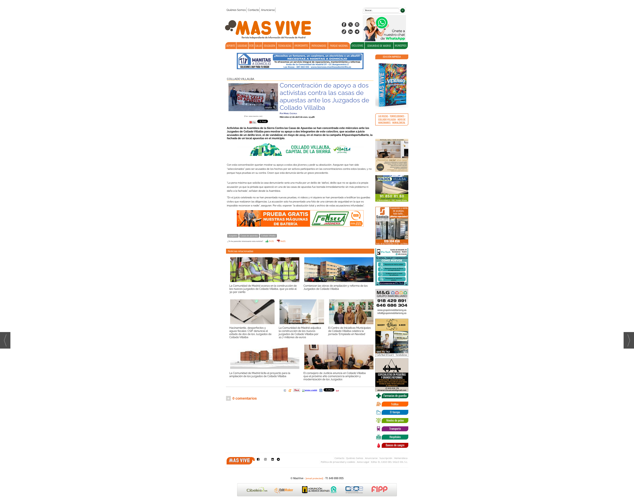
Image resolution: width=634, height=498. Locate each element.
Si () (271, 241)
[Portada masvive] (391, 85)
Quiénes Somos (236, 10)
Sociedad (242, 45)
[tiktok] (343, 32)
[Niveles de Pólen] (391, 420)
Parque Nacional (339, 45)
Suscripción (385, 458)
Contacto (253, 10)
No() (282, 241)
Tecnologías (284, 45)
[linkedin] (350, 32)
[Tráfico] (391, 404)
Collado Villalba (240, 79)
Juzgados (233, 236)
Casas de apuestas (249, 236)
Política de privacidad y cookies (338, 461)
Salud (258, 45)
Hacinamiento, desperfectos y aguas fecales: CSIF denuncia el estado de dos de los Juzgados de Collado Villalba (250, 332)
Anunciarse (268, 10)
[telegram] (357, 32)
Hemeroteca (400, 458)
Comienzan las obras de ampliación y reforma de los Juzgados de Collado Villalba (335, 287)
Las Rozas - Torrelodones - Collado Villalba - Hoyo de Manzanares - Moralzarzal (391, 119)
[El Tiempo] (391, 412)
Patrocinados (319, 45)
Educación (269, 45)
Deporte (230, 45)
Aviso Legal (363, 461)
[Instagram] (357, 25)
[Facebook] (343, 25)
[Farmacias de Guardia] (391, 395)
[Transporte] (391, 429)
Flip (254, 122)
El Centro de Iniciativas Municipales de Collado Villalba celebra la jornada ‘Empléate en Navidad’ (349, 331)
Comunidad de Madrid (379, 45)
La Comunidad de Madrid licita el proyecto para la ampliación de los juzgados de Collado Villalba (259, 375)
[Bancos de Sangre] (391, 445)
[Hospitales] (391, 437)
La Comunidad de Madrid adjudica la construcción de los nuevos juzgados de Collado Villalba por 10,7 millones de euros (300, 332)
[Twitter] (350, 25)
